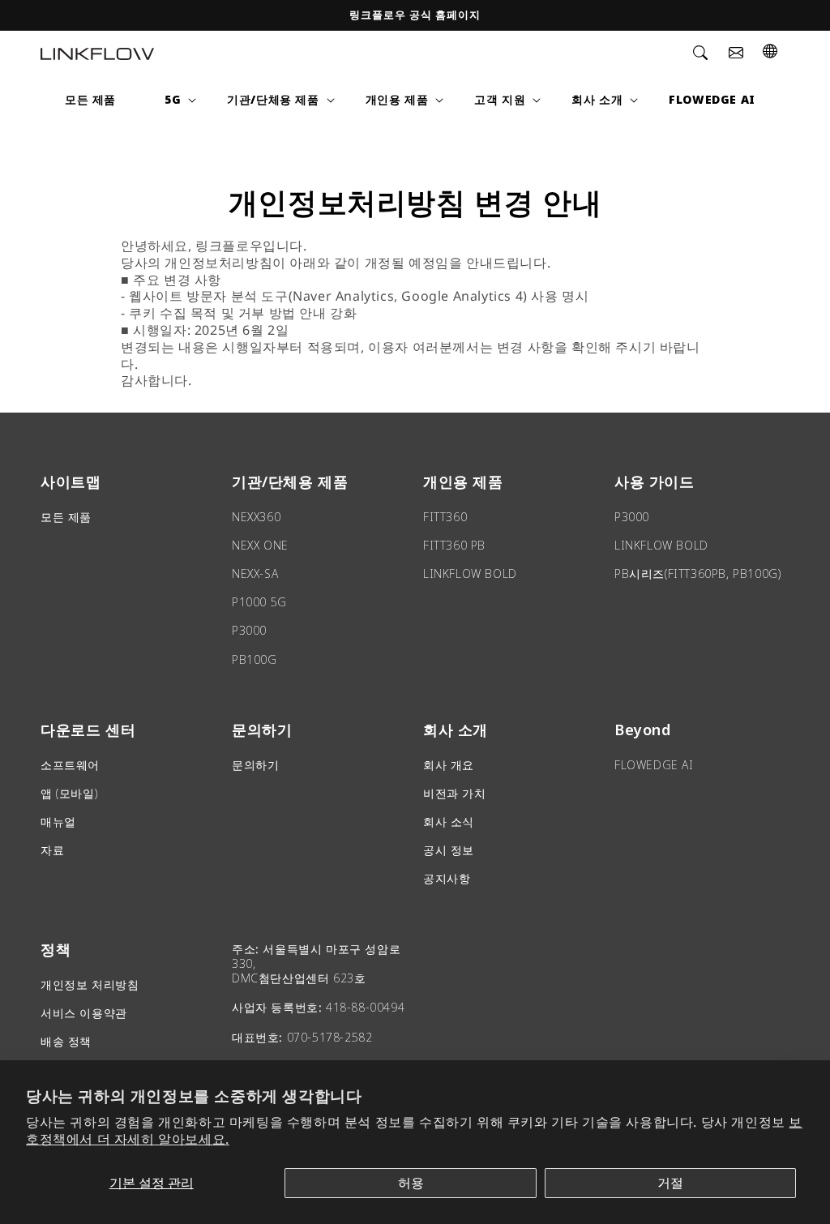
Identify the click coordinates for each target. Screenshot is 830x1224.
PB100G (254, 659)
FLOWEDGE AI (654, 764)
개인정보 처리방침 (90, 984)
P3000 (249, 630)
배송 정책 (66, 1041)
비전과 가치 (454, 793)
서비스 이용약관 (84, 1013)
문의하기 (255, 764)
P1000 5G (259, 602)
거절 (670, 1183)
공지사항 (446, 878)
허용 (411, 1183)
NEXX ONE (260, 545)
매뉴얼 (58, 821)
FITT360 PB (454, 545)
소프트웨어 (70, 764)
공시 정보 (448, 850)
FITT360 (445, 516)
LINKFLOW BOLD (470, 573)
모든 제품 (66, 516)
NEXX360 (256, 516)
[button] (700, 53)
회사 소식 (448, 821)
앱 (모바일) (69, 793)
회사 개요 (448, 764)
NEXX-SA (255, 573)
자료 (52, 850)
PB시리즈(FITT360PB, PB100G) (697, 573)
